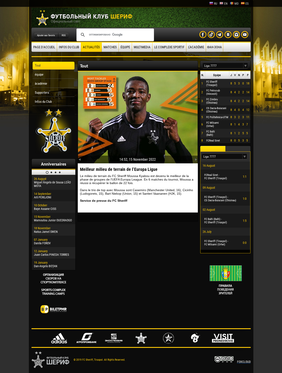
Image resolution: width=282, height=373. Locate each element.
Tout (38, 65)
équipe (125, 47)
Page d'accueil (44, 47)
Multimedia (142, 47)
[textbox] (222, 66)
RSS (64, 35)
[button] (245, 66)
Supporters (42, 93)
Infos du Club (69, 47)
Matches (110, 47)
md (236, 3)
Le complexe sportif (169, 47)
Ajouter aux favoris (46, 35)
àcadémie (41, 84)
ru (215, 3)
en (226, 3)
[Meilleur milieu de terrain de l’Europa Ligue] (138, 116)
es (247, 3)
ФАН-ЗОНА (214, 47)
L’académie (196, 47)
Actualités (91, 47)
